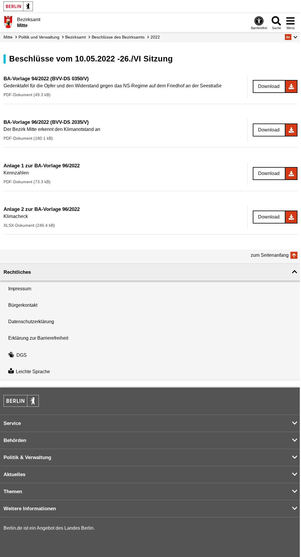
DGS (21, 355)
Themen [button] (13, 491)
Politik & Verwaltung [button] (27, 457)
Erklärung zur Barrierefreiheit (38, 338)
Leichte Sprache (33, 371)
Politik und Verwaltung (39, 37)
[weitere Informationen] (8, 22)
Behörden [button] (15, 440)
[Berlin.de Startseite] (18, 6)
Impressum (19, 288)
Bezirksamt (75, 37)
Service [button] (12, 423)
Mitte (8, 37)
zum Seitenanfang (270, 255)
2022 (155, 37)
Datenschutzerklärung (31, 321)
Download (269, 86)
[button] (291, 37)
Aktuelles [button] (14, 474)
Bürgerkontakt (22, 305)
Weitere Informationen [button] (30, 508)
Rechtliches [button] (17, 272)
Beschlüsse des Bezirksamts (118, 37)
